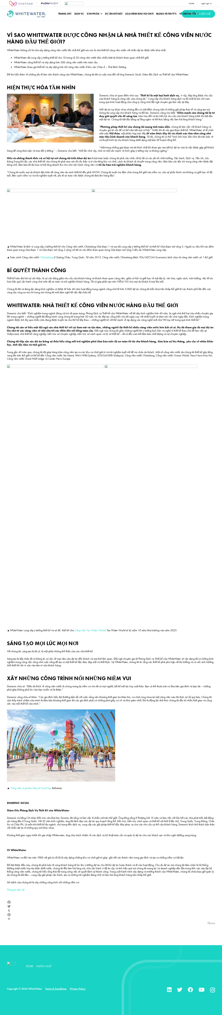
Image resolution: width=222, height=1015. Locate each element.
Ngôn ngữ (44, 966)
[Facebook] (111, 902)
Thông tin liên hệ (15, 890)
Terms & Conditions (56, 989)
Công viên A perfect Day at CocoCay (30, 788)
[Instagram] (212, 990)
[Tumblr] (111, 910)
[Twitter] (111, 906)
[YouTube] (201, 989)
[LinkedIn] (169, 989)
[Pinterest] (111, 915)
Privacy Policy (78, 989)
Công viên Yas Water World (90, 630)
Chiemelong (46, 257)
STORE (29, 966)
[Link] (21, 3)
